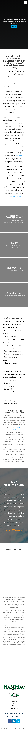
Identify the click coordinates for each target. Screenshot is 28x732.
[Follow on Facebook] (10, 721)
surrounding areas (14, 196)
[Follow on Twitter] (18, 721)
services (18, 156)
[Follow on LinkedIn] (14, 721)
